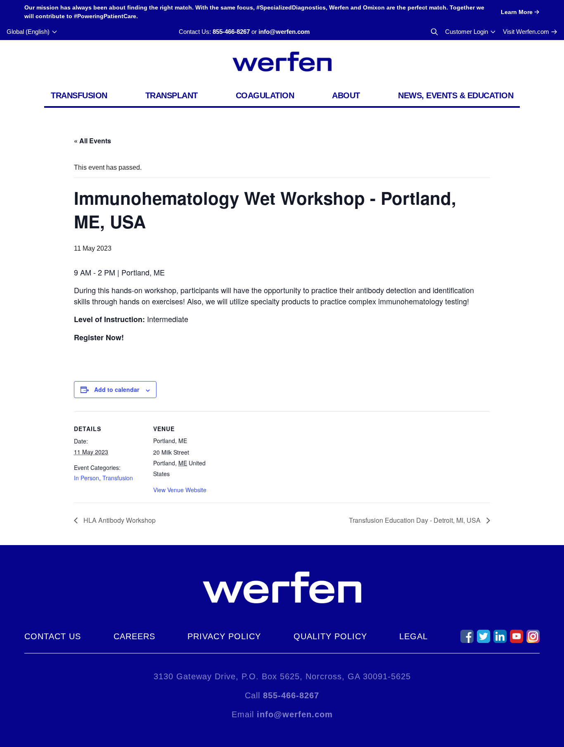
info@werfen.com (284, 31)
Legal (413, 636)
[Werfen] (282, 61)
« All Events (92, 140)
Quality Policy (330, 636)
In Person (86, 478)
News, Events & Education (455, 95)
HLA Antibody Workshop (119, 520)
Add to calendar (116, 389)
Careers (134, 636)
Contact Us (52, 636)
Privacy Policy (224, 636)
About (346, 95)
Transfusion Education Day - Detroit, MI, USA (415, 520)
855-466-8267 (231, 31)
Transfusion (79, 95)
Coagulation (265, 95)
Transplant (171, 95)
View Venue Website (179, 490)
